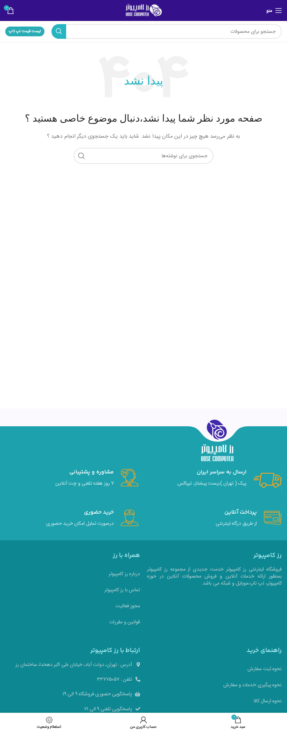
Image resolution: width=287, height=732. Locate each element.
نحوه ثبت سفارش (264, 669)
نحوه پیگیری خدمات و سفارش (252, 685)
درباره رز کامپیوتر (124, 574)
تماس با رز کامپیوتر (122, 590)
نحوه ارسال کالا (267, 701)
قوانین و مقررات (124, 622)
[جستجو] (58, 31)
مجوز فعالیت (127, 606)
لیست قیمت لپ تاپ (25, 31)
